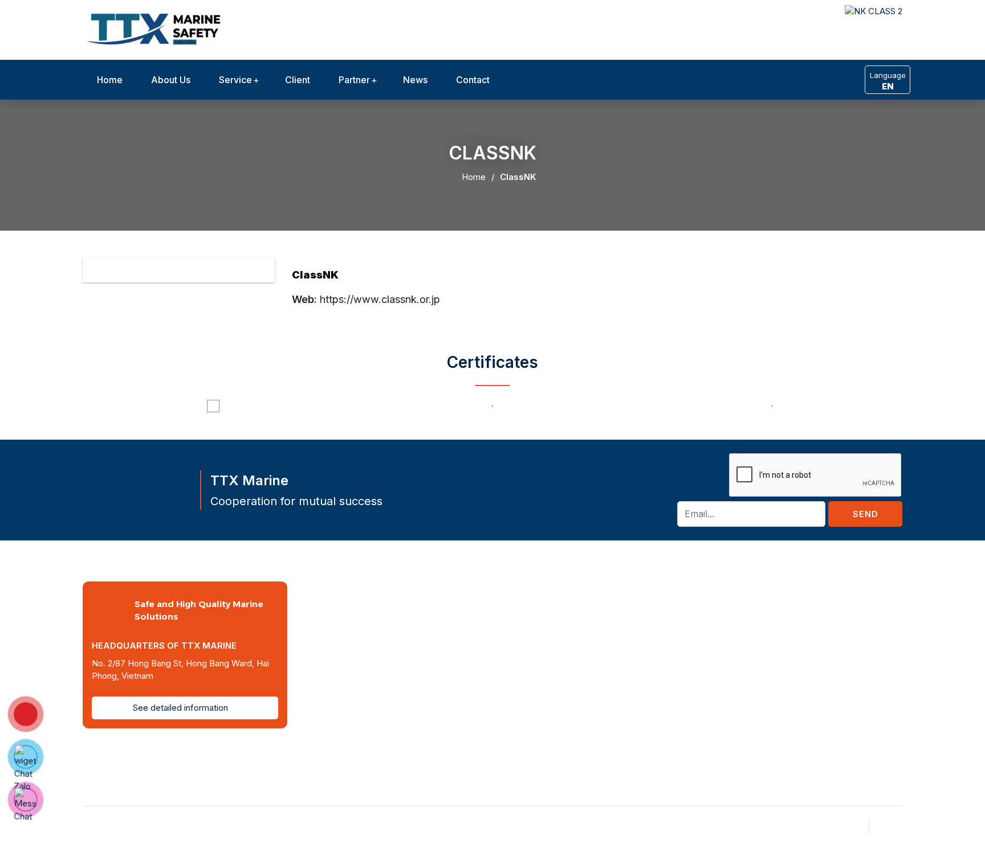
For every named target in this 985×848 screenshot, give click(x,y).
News (415, 79)
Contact (473, 79)
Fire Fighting (836, 645)
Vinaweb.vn (296, 827)
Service (235, 79)
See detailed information (181, 707)
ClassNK (518, 176)
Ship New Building (846, 679)
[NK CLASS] (156, 28)
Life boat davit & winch (856, 610)
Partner (354, 79)
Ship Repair (834, 662)
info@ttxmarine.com (503, 640)
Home (110, 79)
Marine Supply (839, 697)
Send (865, 514)
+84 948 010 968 (497, 658)
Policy (890, 827)
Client (297, 79)
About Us (170, 79)
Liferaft (826, 627)
